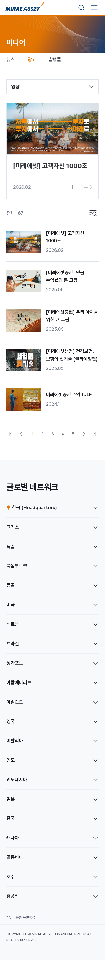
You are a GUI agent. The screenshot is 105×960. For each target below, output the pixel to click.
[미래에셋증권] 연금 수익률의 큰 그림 (65, 276)
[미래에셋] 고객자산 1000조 (65, 237)
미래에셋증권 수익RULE (69, 394)
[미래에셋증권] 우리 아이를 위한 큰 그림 (72, 316)
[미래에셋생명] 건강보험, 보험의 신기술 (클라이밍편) (72, 355)
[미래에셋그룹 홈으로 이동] (24, 8)
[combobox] (52, 86)
